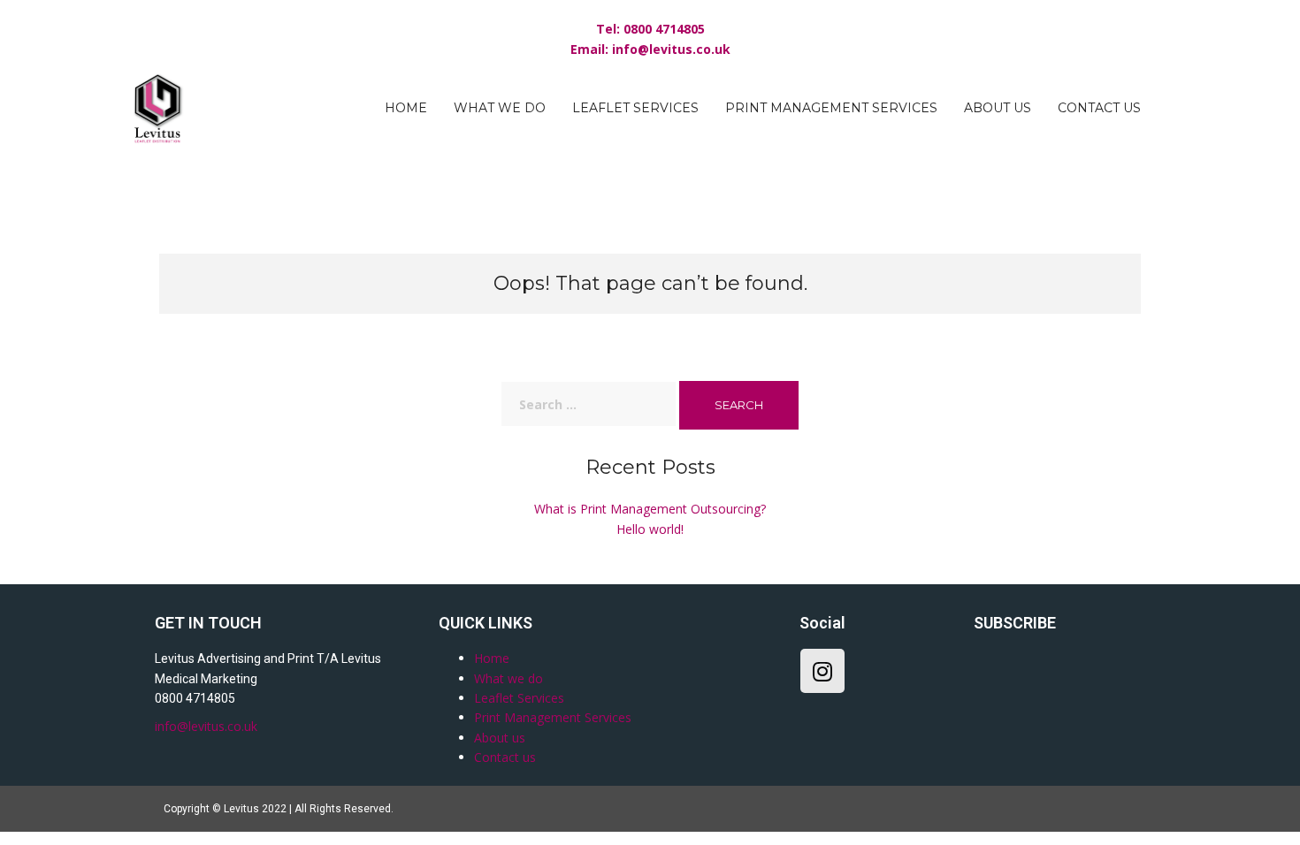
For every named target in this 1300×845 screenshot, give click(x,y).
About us (997, 108)
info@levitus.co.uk (206, 726)
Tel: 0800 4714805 (650, 28)
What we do (500, 108)
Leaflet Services (635, 108)
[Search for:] (588, 404)
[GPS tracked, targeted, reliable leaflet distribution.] (158, 106)
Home (406, 108)
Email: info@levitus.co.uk (650, 49)
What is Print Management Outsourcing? (650, 508)
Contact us (1099, 108)
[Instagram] (822, 671)
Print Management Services (831, 108)
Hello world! (650, 529)
